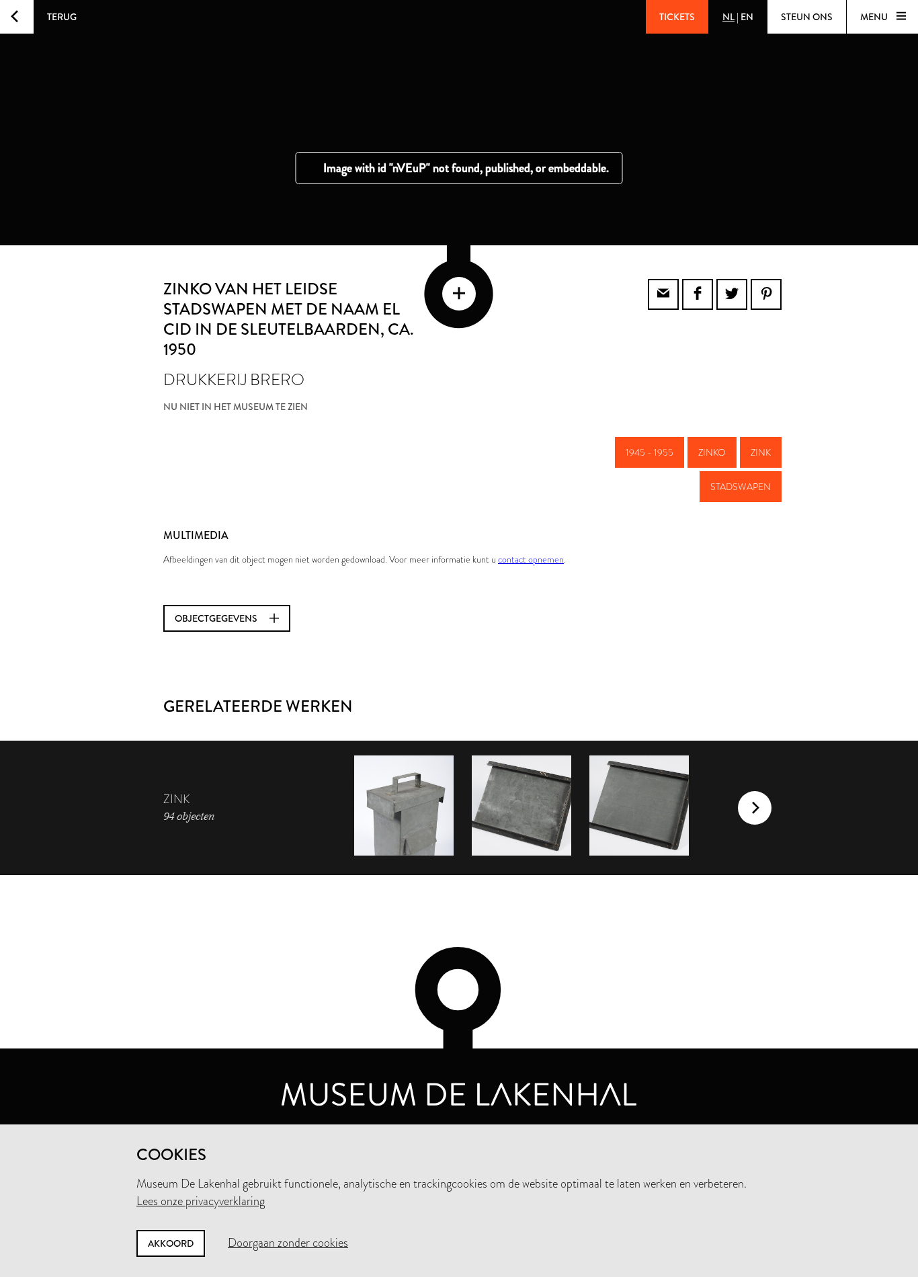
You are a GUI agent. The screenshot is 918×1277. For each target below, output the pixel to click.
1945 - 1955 (649, 452)
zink (761, 452)
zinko (712, 452)
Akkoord (171, 1243)
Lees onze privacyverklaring (200, 1201)
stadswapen (740, 486)
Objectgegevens (217, 618)
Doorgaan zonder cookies (288, 1242)
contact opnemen (531, 559)
